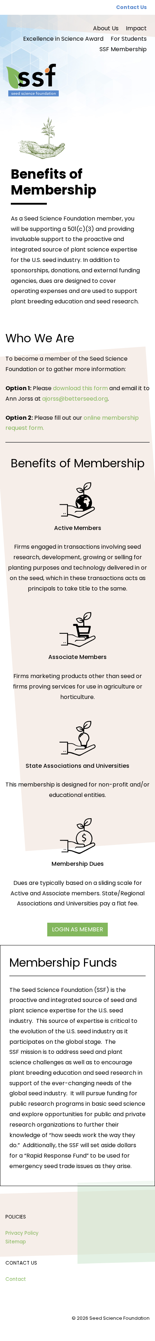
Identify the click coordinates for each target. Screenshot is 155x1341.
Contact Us (131, 7)
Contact (15, 1279)
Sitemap (15, 1241)
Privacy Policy (22, 1233)
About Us (106, 28)
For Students (129, 39)
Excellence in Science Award (63, 39)
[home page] (77, 80)
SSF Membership (123, 49)
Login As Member (77, 929)
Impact (136, 28)
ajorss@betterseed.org (75, 399)
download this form (80, 388)
